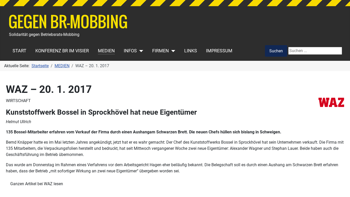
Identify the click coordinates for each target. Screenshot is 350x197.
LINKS (190, 50)
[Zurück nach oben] (341, 187)
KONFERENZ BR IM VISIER (62, 50)
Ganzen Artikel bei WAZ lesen (36, 183)
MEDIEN (106, 50)
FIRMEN (160, 50)
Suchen (276, 50)
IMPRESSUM (219, 50)
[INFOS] (140, 50)
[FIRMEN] (172, 50)
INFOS (130, 50)
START (19, 50)
